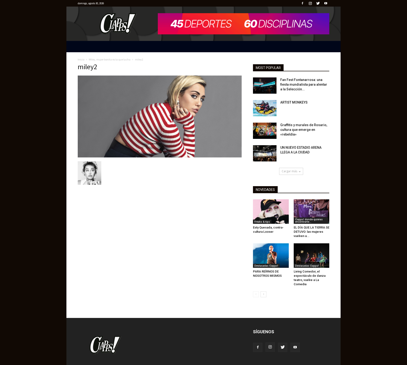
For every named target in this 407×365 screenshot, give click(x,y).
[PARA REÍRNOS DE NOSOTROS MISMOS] (271, 255)
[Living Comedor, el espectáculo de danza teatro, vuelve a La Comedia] (312, 255)
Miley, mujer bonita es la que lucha (109, 59)
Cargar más (289, 171)
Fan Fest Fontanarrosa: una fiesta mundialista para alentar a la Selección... (303, 84)
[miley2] (160, 156)
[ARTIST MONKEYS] (265, 108)
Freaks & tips (262, 221)
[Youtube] (325, 3)
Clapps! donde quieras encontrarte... (309, 220)
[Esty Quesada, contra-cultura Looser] (271, 211)
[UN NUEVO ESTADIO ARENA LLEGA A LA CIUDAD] (265, 153)
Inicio (81, 59)
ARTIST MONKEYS (294, 102)
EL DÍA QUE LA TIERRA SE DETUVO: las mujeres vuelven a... (311, 232)
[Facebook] (302, 3)
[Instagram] (310, 3)
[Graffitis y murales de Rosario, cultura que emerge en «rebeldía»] (265, 131)
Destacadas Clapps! (266, 265)
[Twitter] (318, 3)
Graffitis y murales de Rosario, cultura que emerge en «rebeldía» (303, 129)
